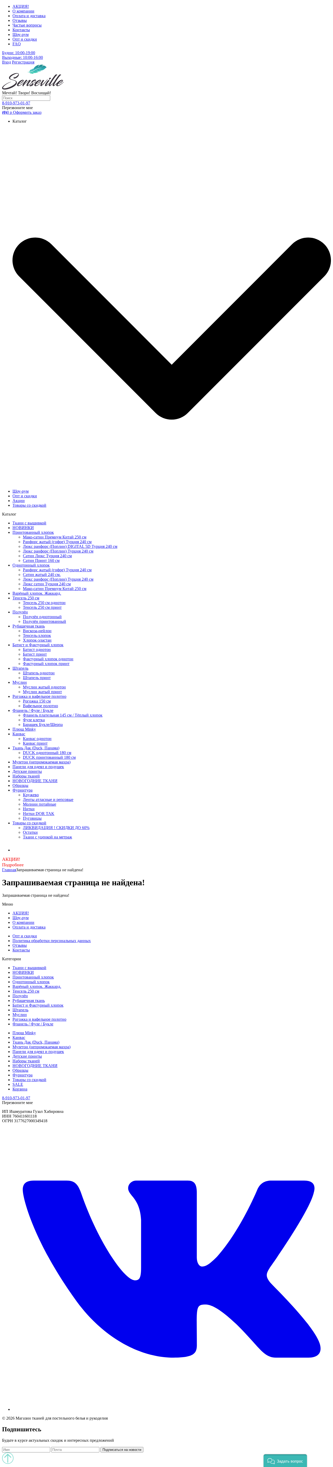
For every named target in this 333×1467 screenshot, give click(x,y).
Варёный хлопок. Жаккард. (36, 593)
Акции (18, 500)
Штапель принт (37, 677)
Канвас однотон (37, 738)
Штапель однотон (39, 673)
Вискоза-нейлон (37, 631)
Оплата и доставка (29, 16)
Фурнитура (22, 790)
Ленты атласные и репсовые (48, 799)
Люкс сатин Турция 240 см (47, 584)
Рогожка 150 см (37, 701)
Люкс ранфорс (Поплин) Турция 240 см (58, 551)
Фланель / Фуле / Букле (32, 710)
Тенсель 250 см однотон (44, 602)
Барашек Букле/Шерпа (43, 724)
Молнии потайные (39, 804)
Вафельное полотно (40, 706)
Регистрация (23, 62)
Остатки (30, 832)
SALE (17, 1084)
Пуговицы (32, 818)
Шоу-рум (20, 34)
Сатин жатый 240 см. (42, 574)
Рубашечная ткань (28, 626)
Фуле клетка (34, 720)
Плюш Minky (24, 729)
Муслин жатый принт (42, 691)
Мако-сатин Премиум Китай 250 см (54, 537)
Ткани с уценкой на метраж (47, 837)
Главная (9, 870)
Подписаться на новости (122, 1450)
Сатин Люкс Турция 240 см (47, 556)
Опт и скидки (24, 39)
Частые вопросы (27, 25)
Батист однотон (37, 649)
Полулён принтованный (44, 621)
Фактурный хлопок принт (46, 663)
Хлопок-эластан (37, 640)
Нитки (29, 809)
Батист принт (35, 654)
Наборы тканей (26, 776)
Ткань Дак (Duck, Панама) (35, 748)
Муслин (19, 682)
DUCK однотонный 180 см (47, 752)
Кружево (31, 795)
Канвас (18, 734)
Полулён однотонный (42, 617)
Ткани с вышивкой (29, 523)
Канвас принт (35, 743)
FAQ (16, 44)
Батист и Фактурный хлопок (37, 645)
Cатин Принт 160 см (41, 560)
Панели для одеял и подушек (38, 766)
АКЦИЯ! (20, 6)
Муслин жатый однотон (44, 687)
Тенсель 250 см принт (42, 607)
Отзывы (19, 20)
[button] (285, 1460)
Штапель (20, 668)
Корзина (19, 1089)
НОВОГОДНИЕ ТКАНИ (34, 781)
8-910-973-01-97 (16, 103)
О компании (23, 11)
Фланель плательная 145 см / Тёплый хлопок (63, 715)
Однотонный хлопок (31, 565)
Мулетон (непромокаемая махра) (41, 762)
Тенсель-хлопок (37, 635)
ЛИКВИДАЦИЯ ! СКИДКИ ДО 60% (56, 827)
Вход (6, 62)
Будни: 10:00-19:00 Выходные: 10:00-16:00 (22, 55)
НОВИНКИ (23, 527)
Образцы (20, 785)
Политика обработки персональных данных (51, 940)
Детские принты (27, 771)
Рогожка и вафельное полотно (39, 696)
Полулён (20, 612)
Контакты (21, 30)
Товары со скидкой (29, 505)
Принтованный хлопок (33, 532)
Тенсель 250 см (25, 598)
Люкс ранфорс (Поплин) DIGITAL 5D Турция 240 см (70, 546)
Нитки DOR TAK (38, 813)
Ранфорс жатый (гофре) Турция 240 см (57, 542)
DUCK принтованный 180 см (49, 757)
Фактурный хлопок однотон (48, 659)
